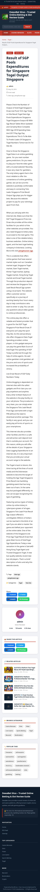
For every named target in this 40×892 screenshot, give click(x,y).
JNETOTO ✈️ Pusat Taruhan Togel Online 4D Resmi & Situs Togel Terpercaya (24, 697)
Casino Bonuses (17, 33)
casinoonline (10, 757)
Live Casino (9, 731)
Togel (9, 40)
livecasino (9, 752)
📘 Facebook (12, 595)
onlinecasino (20, 752)
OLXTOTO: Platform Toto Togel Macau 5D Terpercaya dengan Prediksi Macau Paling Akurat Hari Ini (24, 671)
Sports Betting (21, 731)
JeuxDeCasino (21, 761)
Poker (28, 726)
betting (18, 774)
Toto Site (19, 53)
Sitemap (22, 3)
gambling (9, 774)
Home (6, 33)
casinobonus (10, 761)
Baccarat (8, 735)
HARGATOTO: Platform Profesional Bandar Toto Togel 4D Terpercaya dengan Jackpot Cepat (24, 680)
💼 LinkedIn (12, 599)
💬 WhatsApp (23, 599)
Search (27, 27)
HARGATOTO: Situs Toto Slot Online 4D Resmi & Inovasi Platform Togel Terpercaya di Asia (24, 689)
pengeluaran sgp (25, 251)
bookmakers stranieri (22, 766)
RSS (18, 3)
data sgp (17, 574)
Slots (29, 33)
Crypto (4, 879)
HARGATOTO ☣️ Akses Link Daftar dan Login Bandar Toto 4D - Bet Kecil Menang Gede (24, 706)
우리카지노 (9, 766)
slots (25, 770)
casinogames (21, 757)
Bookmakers (19, 735)
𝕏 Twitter (23, 595)
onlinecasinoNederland (13, 770)
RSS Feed (5, 830)
